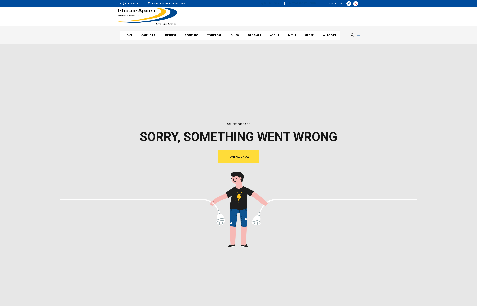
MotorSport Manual (303, 3)
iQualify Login (269, 3)
